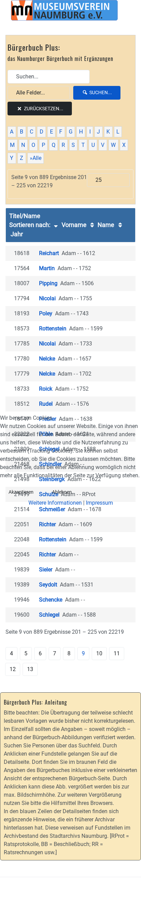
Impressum (99, 503)
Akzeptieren (21, 492)
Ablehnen (62, 492)
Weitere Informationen (55, 503)
